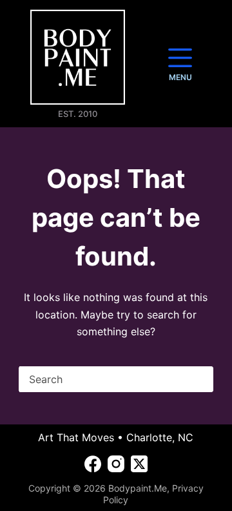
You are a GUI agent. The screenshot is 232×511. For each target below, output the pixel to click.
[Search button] (200, 379)
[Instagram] (116, 463)
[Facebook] (92, 463)
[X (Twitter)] (139, 463)
